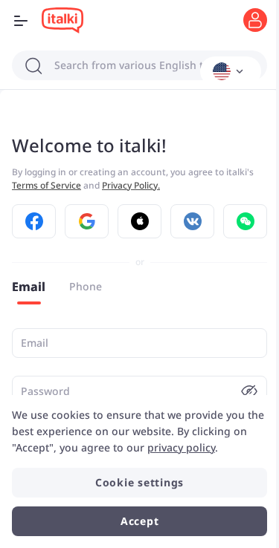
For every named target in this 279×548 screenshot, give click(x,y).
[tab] (28, 287)
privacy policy (181, 447)
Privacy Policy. (131, 185)
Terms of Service (46, 185)
